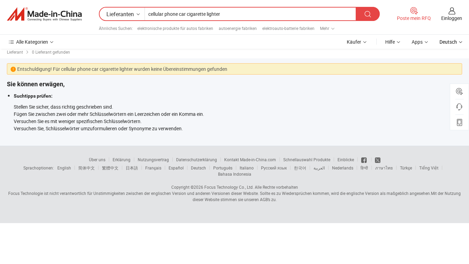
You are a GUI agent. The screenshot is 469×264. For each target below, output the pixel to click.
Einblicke (346, 159)
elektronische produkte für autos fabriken (175, 28)
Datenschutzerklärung (196, 159)
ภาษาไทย (384, 167)
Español (176, 167)
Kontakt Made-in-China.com (250, 159)
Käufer (354, 41)
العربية (319, 167)
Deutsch (198, 167)
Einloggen (451, 18)
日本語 (132, 167)
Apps (417, 41)
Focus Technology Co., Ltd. (229, 187)
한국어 (300, 167)
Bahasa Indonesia (234, 174)
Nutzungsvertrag (153, 159)
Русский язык (274, 167)
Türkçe (406, 167)
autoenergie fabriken (238, 28)
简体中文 (86, 167)
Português (222, 167)
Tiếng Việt (428, 167)
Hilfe (390, 41)
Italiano (247, 167)
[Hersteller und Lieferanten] (44, 14)
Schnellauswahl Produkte (306, 159)
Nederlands (342, 167)
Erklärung (121, 159)
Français (153, 167)
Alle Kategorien (32, 41)
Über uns (97, 159)
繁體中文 (110, 167)
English (64, 167)
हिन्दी (364, 167)
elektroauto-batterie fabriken (288, 28)
